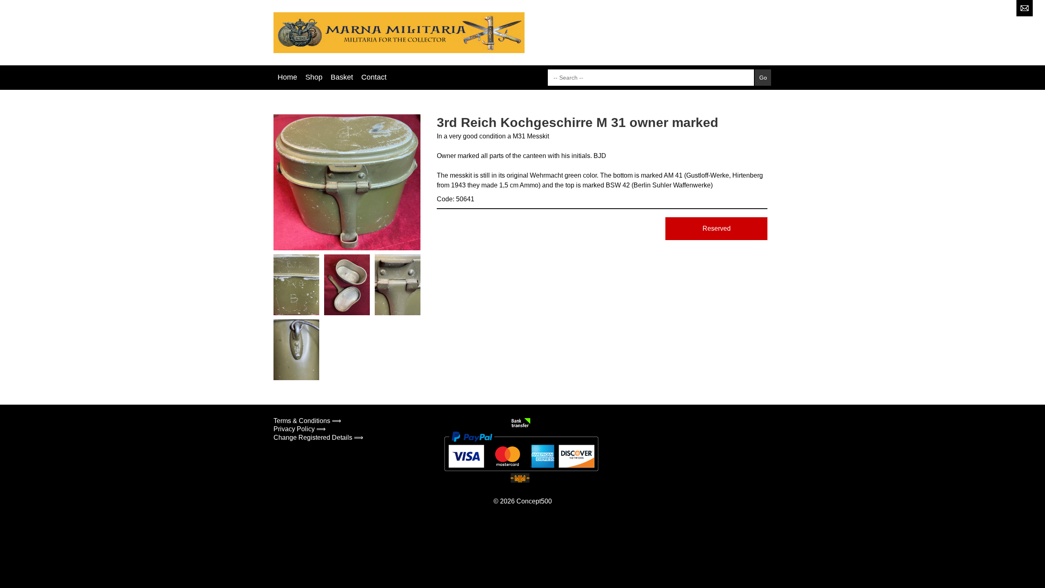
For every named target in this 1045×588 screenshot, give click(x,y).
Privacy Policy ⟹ (299, 428)
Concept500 (534, 501)
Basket (342, 77)
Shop (313, 77)
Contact (374, 77)
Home (287, 77)
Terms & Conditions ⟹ (307, 420)
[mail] (1024, 8)
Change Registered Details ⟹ (318, 437)
